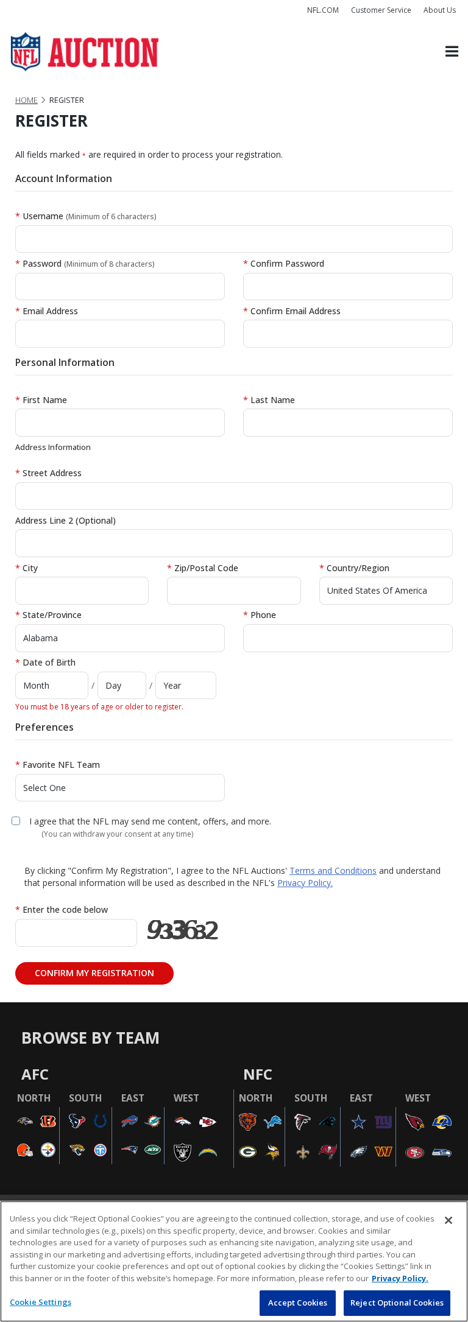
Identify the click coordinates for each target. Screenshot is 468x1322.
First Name (41, 400)
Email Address (46, 311)
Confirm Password (283, 263)
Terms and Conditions (333, 870)
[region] (234, 1261)
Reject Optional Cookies (397, 1302)
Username (86, 216)
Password (85, 263)
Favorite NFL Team (57, 764)
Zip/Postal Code (202, 568)
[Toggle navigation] (452, 52)
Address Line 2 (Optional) (65, 520)
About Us (440, 10)
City (26, 568)
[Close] (448, 1220)
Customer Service (381, 10)
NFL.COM (323, 10)
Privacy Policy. (305, 882)
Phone (259, 615)
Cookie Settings (40, 1301)
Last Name (269, 400)
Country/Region (354, 568)
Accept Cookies (298, 1302)
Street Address (48, 473)
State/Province (48, 615)
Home (26, 100)
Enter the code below (61, 909)
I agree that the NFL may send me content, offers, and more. (150, 821)
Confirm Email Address (292, 311)
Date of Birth (45, 662)
